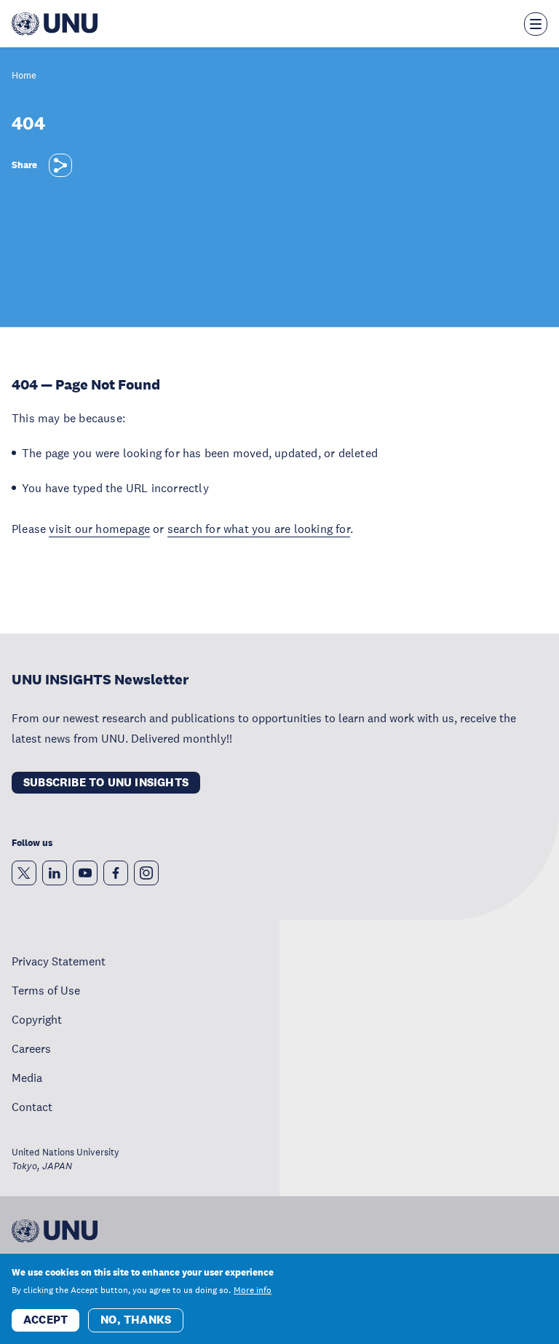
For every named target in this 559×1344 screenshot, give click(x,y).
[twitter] (24, 873)
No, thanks (135, 1319)
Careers (31, 1048)
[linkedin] (54, 873)
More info (252, 1290)
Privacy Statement (59, 961)
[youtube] (85, 873)
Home (24, 76)
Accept (45, 1319)
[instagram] (146, 873)
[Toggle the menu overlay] (535, 24)
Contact (32, 1106)
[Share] (60, 165)
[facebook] (115, 873)
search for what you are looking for (258, 528)
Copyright (37, 1019)
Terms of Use (46, 990)
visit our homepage (99, 528)
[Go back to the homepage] (55, 24)
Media (27, 1077)
